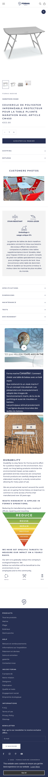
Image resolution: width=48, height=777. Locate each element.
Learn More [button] (35, 767)
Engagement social (10, 693)
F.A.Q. (4, 708)
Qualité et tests (8, 689)
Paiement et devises (11, 651)
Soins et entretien (10, 655)
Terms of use (7, 712)
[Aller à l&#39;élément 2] (13, 84)
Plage (4, 625)
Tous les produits (9, 617)
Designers (6, 681)
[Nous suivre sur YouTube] (22, 754)
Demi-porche (8, 633)
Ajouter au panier (24, 141)
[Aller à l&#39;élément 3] (20, 84)
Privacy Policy (8, 715)
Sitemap (5, 719)
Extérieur (6, 629)
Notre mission (8, 678)
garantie (5, 659)
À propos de (7, 674)
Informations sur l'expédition (14, 648)
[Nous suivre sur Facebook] (3, 754)
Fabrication (7, 685)
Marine (5, 621)
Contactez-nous (8, 663)
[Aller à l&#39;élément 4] (28, 83)
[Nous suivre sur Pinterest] (15, 754)
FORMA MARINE (9, 93)
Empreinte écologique (11, 697)
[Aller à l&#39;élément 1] (5, 84)
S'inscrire (11, 746)
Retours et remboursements (14, 644)
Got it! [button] (24, 773)
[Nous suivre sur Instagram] (9, 754)
